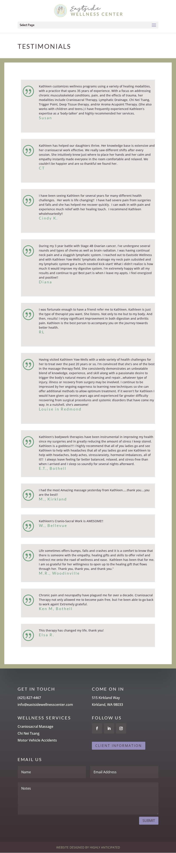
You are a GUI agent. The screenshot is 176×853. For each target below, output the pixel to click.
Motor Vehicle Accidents (37, 740)
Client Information (118, 745)
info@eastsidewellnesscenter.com (45, 704)
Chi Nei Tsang (28, 733)
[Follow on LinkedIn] (109, 728)
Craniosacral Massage (35, 726)
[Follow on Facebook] (97, 728)
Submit (149, 820)
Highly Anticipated (105, 847)
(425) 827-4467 (29, 697)
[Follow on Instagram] (121, 728)
